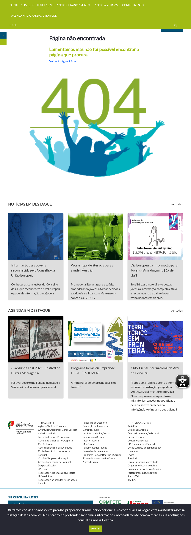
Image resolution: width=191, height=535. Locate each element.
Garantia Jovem (91, 429)
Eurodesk (133, 458)
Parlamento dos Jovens (95, 447)
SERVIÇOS (27, 5)
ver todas (177, 204)
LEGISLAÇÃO (45, 5)
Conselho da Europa (138, 440)
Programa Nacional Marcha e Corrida (102, 454)
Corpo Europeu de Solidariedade (145, 447)
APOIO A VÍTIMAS (106, 5)
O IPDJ (14, 5)
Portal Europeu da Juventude (142, 472)
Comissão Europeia (138, 429)
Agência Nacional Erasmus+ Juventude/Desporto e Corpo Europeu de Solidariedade (58, 430)
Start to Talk (134, 476)
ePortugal (43, 469)
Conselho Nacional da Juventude (55, 447)
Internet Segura (91, 440)
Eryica (131, 454)
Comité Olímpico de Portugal (53, 458)
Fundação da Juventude (95, 426)
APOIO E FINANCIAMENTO (73, 5)
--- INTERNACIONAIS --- (141, 422)
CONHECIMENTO (133, 5)
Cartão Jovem (45, 444)
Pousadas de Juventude (95, 451)
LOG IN (13, 24)
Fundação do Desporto (95, 422)
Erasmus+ (133, 451)
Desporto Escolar (47, 465)
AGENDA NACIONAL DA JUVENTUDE (34, 15)
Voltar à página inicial (62, 61)
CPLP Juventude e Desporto (142, 444)
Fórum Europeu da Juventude (143, 461)
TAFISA (132, 479)
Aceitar (95, 528)
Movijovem (89, 444)
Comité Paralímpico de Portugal (54, 461)
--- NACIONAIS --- (47, 422)
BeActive (132, 426)
